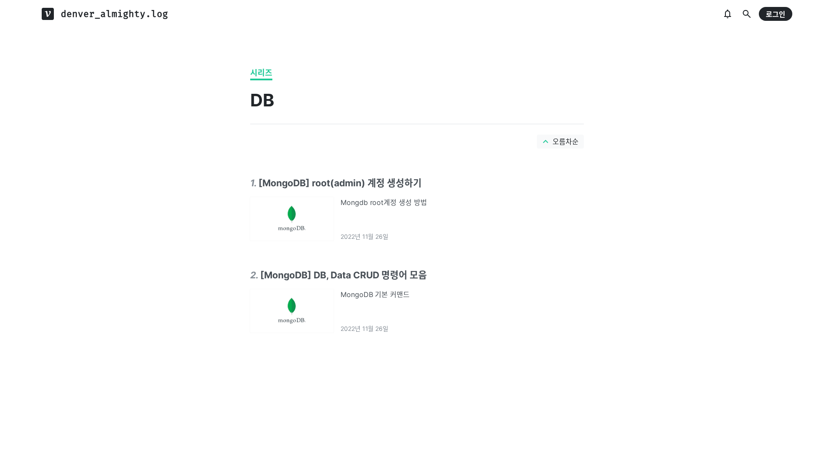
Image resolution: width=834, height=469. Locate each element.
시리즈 (261, 72)
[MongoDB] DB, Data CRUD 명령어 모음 (343, 275)
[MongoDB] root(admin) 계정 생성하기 (340, 182)
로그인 (775, 14)
